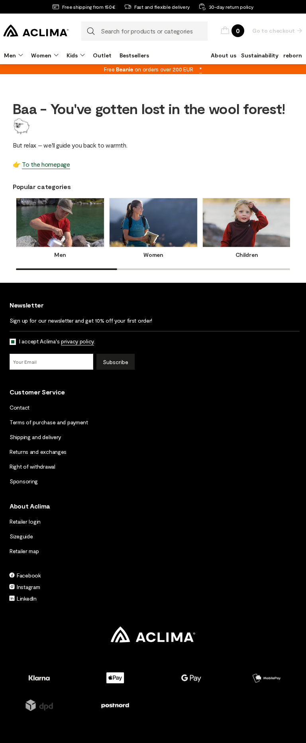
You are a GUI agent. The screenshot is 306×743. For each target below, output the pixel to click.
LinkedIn (27, 598)
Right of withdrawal (32, 466)
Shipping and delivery (35, 437)
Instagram (28, 586)
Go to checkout (273, 30)
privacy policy (77, 341)
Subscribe (115, 362)
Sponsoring (24, 481)
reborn (292, 55)
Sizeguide (21, 536)
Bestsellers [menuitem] (134, 55)
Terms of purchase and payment (49, 422)
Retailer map (24, 551)
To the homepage (46, 164)
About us (223, 55)
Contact (19, 407)
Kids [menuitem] (72, 55)
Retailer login (25, 521)
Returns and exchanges (38, 451)
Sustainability (260, 55)
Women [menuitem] (41, 55)
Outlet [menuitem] (102, 55)
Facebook (29, 575)
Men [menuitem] (10, 55)
